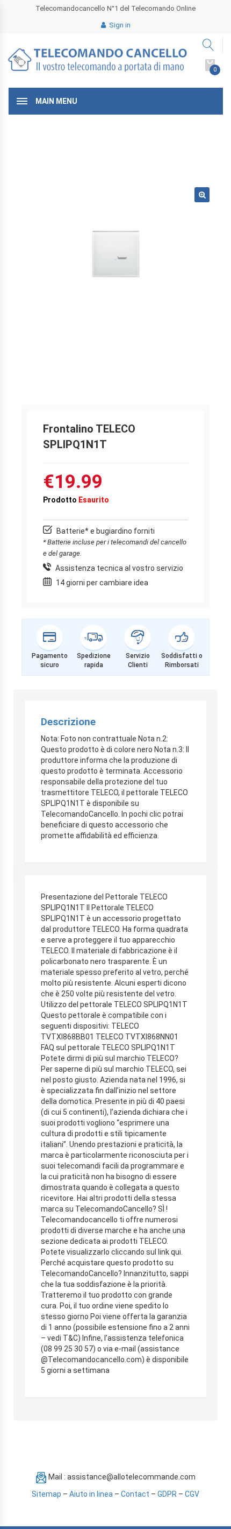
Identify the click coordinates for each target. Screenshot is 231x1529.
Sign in (119, 25)
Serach (208, 45)
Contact (135, 1494)
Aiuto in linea (91, 1494)
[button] (202, 194)
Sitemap (46, 1494)
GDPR (167, 1494)
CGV (192, 1494)
